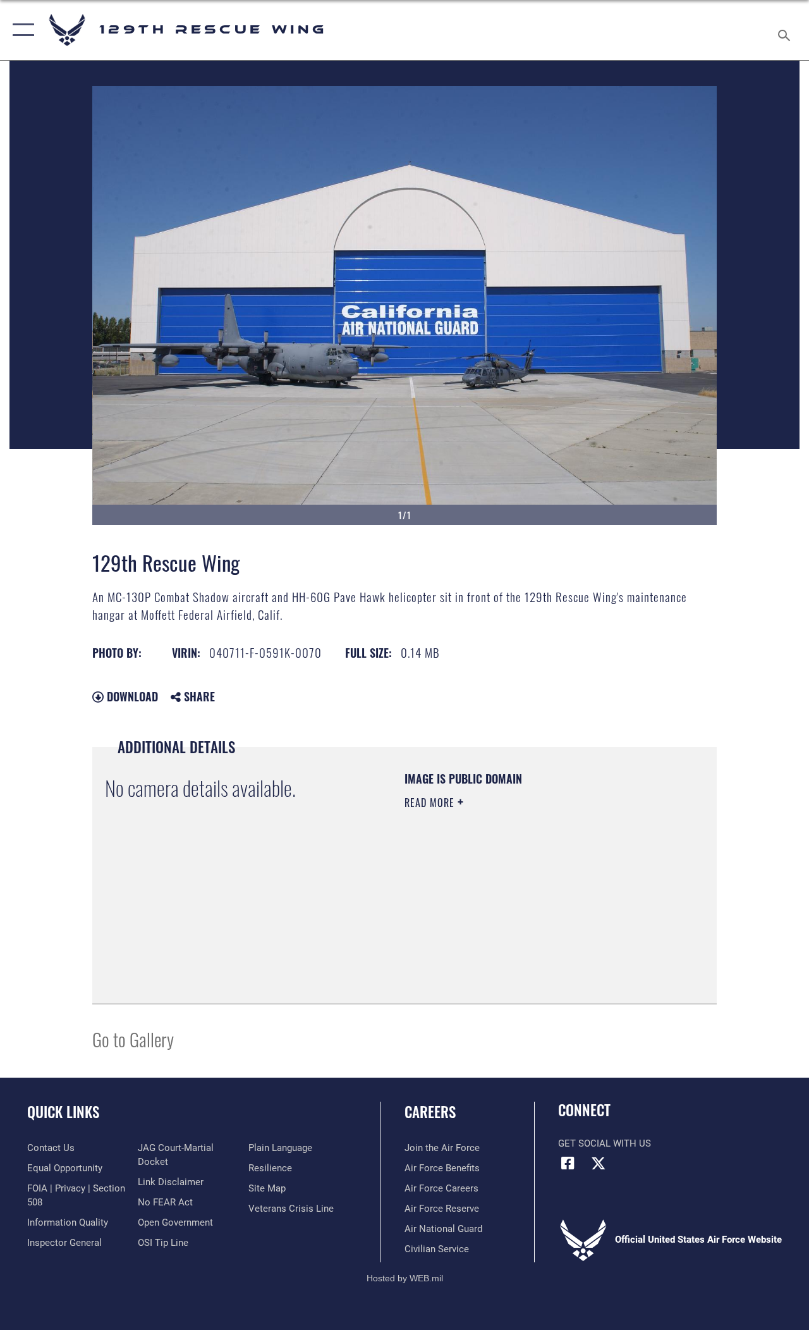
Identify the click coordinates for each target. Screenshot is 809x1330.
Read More (431, 802)
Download (131, 696)
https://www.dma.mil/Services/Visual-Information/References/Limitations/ (517, 909)
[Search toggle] (786, 29)
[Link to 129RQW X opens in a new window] (598, 1163)
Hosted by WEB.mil (405, 1278)
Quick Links (63, 1112)
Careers (430, 1112)
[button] (20, 30)
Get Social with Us (604, 1143)
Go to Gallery (133, 1038)
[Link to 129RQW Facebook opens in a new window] (567, 1163)
